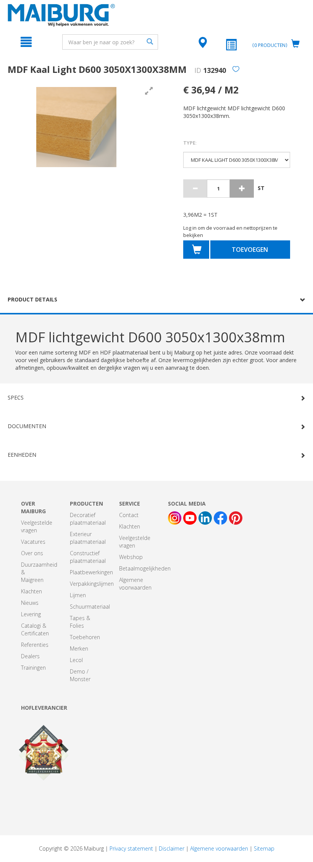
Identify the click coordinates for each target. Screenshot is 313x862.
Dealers (30, 656)
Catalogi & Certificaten (35, 629)
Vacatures (33, 541)
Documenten (27, 426)
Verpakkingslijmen (92, 583)
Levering (31, 614)
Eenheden (22, 454)
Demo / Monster (80, 675)
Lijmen (78, 595)
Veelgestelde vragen (36, 526)
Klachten (31, 591)
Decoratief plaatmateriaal (88, 518)
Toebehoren (85, 637)
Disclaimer (171, 848)
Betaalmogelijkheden (145, 568)
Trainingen (33, 667)
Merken (79, 648)
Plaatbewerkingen (91, 572)
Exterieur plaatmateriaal (88, 537)
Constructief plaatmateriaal (88, 556)
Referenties (34, 644)
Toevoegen (250, 249)
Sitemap (264, 848)
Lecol (76, 660)
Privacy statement (131, 848)
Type (190, 142)
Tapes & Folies (80, 621)
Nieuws (30, 602)
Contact (129, 515)
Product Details (32, 299)
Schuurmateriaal (90, 606)
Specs (16, 397)
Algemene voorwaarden (135, 583)
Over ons (32, 553)
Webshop (131, 557)
